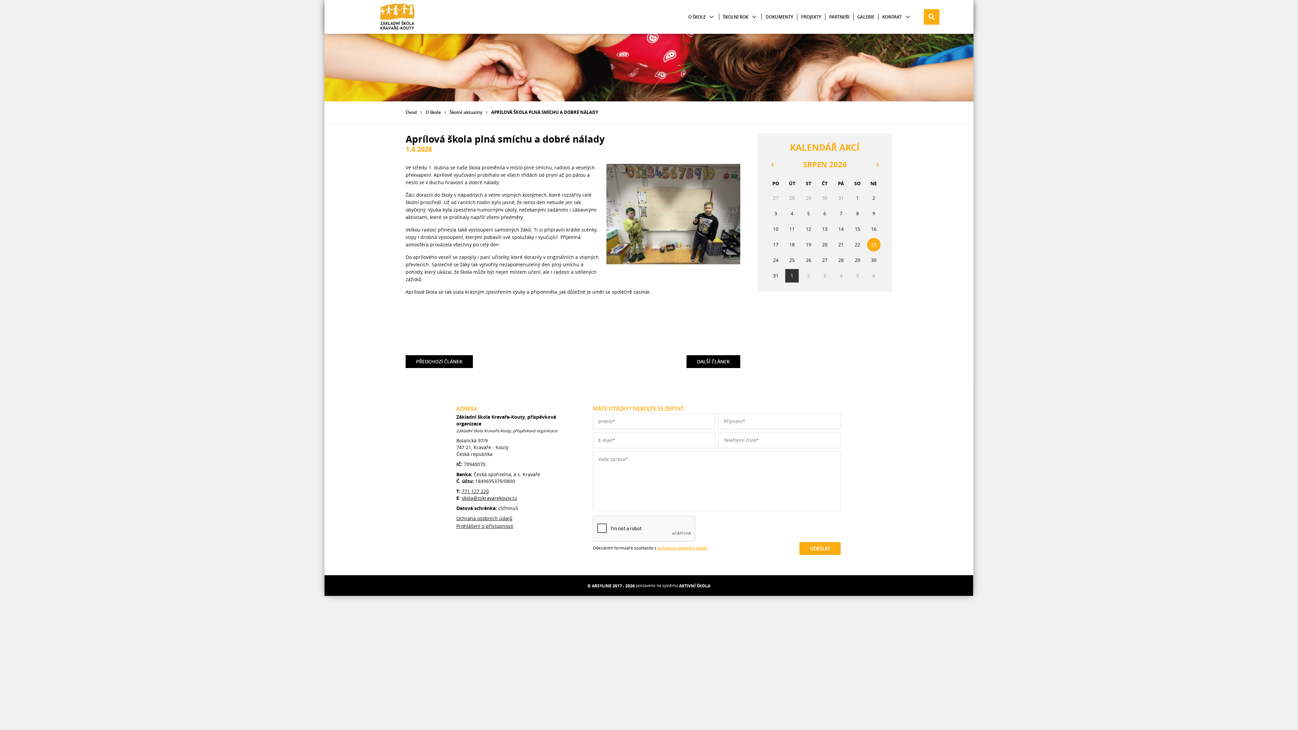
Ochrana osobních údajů (484, 518)
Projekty (811, 17)
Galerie (865, 17)
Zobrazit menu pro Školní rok (754, 17)
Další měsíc (877, 165)
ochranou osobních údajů (682, 548)
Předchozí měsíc (772, 165)
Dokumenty (779, 17)
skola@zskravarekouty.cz (489, 498)
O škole (697, 17)
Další (713, 360)
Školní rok (735, 17)
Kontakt (892, 17)
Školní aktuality (466, 112)
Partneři (839, 17)
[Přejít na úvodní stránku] (397, 16)
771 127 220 (475, 491)
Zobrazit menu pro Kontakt (907, 17)
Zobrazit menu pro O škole (711, 17)
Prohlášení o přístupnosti (484, 526)
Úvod (411, 112)
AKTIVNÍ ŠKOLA (694, 586)
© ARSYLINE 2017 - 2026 (611, 586)
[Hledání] (931, 17)
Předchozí (439, 360)
